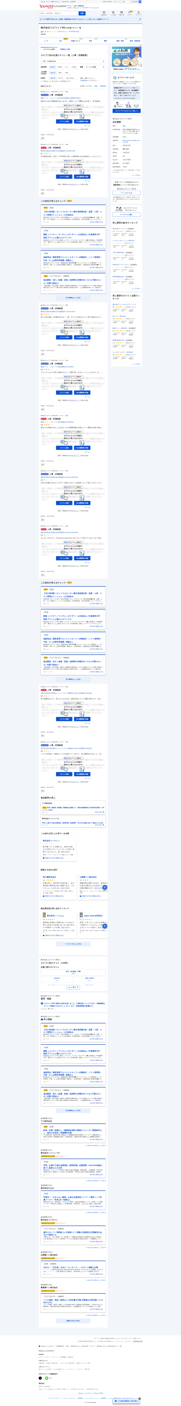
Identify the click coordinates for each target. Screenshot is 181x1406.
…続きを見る (65, 852)
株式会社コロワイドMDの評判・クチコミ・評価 (54, 91)
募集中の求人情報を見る (54, 858)
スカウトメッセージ (44, 1357)
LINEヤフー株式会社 (44, 1386)
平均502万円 (75, 31)
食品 (124, 126)
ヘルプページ (127, 1338)
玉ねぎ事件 (135, 1)
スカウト (129, 15)
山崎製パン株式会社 (88, 877)
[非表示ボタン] (139, 1399)
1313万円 (131, 283)
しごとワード (79, 1369)
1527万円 (131, 259)
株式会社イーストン (51, 841)
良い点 (61, 78)
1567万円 (131, 235)
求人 (63, 40)
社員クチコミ (76, 40)
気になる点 (70, 78)
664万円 (131, 358)
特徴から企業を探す (52, 1363)
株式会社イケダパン (49, 1220)
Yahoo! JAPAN (107, 1)
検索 (140, 1)
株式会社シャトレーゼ (50, 1153)
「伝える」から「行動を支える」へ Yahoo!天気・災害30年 (58, 1)
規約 (80, 1398)
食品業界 (43, 34)
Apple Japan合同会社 (93, 916)
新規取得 (81, 6)
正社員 (59, 67)
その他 (73, 67)
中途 (66, 73)
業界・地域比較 (135, 41)
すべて (52, 67)
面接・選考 (121, 40)
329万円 (131, 346)
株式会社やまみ (47, 1188)
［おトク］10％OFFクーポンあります (87, 8)
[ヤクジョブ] (126, 71)
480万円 (131, 334)
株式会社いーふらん (55, 916)
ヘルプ (115, 1)
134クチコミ (63, 31)
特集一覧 (121, 15)
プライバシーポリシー (54, 1398)
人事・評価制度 (56, 95)
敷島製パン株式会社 (49, 1287)
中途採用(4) (84, 80)
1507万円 (131, 271)
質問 (105, 41)
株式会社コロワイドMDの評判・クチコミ (82, 1346)
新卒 (60, 73)
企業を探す (104, 15)
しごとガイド (70, 1369)
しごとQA (113, 15)
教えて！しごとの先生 (45, 1369)
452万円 (131, 310)
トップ (46, 41)
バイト (66, 67)
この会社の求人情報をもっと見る (94, 1145)
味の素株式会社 (49, 877)
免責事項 (103, 1398)
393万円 (131, 322)
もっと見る (135, 175)
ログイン (70, 8)
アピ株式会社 (46, 1121)
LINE (50, 1378)
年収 (93, 40)
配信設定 (70, 1357)
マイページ (138, 15)
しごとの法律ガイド (58, 1369)
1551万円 (131, 247)
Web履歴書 (63, 1357)
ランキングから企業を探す (67, 1363)
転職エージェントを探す (83, 1363)
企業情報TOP (60, 1346)
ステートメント (92, 1398)
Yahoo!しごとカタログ (47, 1346)
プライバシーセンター (69, 1398)
